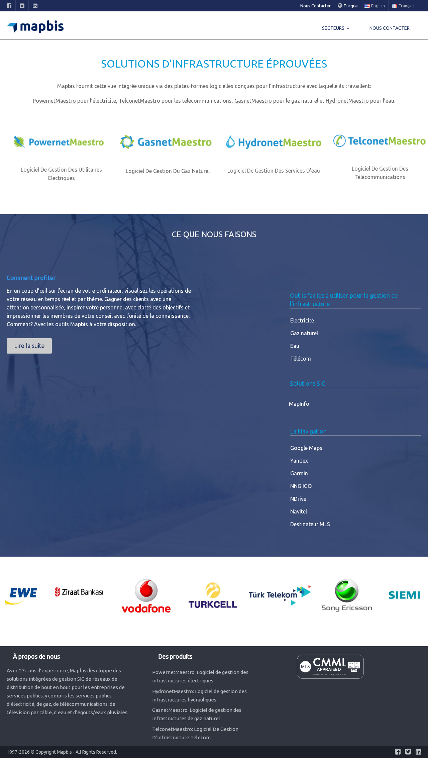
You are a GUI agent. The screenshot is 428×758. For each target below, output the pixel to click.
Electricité (302, 320)
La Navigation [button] (308, 431)
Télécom (300, 359)
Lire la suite (29, 345)
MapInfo (299, 404)
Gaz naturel (304, 333)
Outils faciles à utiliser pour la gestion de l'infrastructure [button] (344, 299)
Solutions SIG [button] (308, 383)
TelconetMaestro (139, 101)
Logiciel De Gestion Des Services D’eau (273, 171)
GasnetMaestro (253, 101)
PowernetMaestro (54, 101)
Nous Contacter (315, 5)
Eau (294, 346)
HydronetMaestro (347, 101)
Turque (350, 5)
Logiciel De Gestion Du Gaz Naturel (168, 171)
